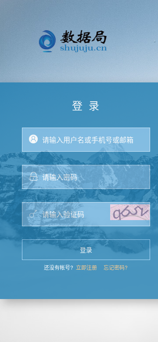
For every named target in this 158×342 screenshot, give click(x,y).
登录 (86, 249)
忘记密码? (116, 267)
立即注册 (86, 267)
